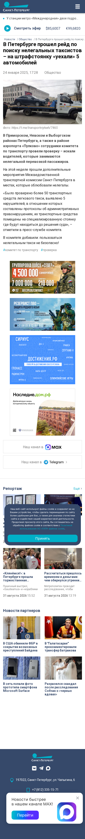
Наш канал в (33, 447)
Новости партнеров (21, 610)
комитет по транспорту (20, 250)
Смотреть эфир (27, 28)
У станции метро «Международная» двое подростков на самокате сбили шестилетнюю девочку (44, 18)
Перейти (25, 815)
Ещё (77, 488)
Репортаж (12, 488)
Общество (52, 73)
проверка (49, 250)
